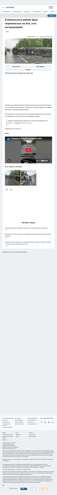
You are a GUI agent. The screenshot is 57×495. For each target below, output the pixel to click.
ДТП (7, 31)
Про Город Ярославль (32, 420)
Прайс (17, 436)
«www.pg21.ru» (13, 442)
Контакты (31, 432)
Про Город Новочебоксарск (8, 418)
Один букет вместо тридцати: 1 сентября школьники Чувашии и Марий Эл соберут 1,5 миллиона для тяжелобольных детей (28, 243)
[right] (55, 12)
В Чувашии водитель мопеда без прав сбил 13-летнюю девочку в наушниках (26, 228)
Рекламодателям (32, 436)
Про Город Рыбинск (19, 422)
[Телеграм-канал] (40, 67)
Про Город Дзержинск (19, 423)
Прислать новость (51, 7)
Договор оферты (32, 434)
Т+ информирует (37, 11)
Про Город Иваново (19, 420)
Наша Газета (5, 420)
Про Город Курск (6, 422)
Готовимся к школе (17, 11)
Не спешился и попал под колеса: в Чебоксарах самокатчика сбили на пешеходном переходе (28, 235)
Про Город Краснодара (7, 427)
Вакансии (45, 11)
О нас (17, 432)
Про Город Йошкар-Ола (32, 418)
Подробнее (41, 467)
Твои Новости (18, 418)
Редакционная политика (8, 434)
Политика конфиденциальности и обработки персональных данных (17, 469)
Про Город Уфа (31, 422)
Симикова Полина (46, 36)
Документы (27, 11)
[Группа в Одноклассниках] (45, 422)
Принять (52, 15)
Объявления (18, 434)
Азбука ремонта (6, 11)
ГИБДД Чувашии (27, 123)
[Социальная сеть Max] (28, 70)
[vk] (7, 190)
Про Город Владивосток (32, 423)
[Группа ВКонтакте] (16, 67)
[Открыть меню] (3, 7)
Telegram (4, 432)
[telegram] (11, 190)
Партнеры (5, 439)
